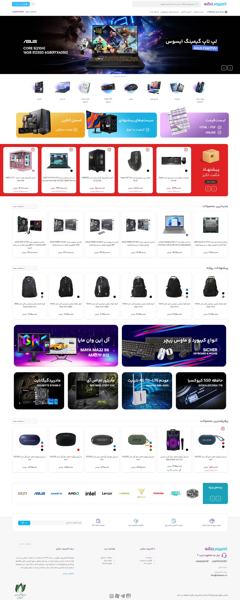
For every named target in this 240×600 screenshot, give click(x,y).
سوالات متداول (106, 557)
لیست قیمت (198, 12)
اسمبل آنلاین (186, 12)
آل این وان (154, 99)
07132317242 (18, 12)
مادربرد (39, 99)
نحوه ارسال (108, 560)
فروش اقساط (107, 563)
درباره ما (149, 557)
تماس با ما (148, 563)
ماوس (131, 99)
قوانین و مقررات (146, 560)
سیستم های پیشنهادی (170, 12)
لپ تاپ (62, 99)
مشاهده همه (211, 182)
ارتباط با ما (154, 12)
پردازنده (177, 99)
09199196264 (202, 561)
